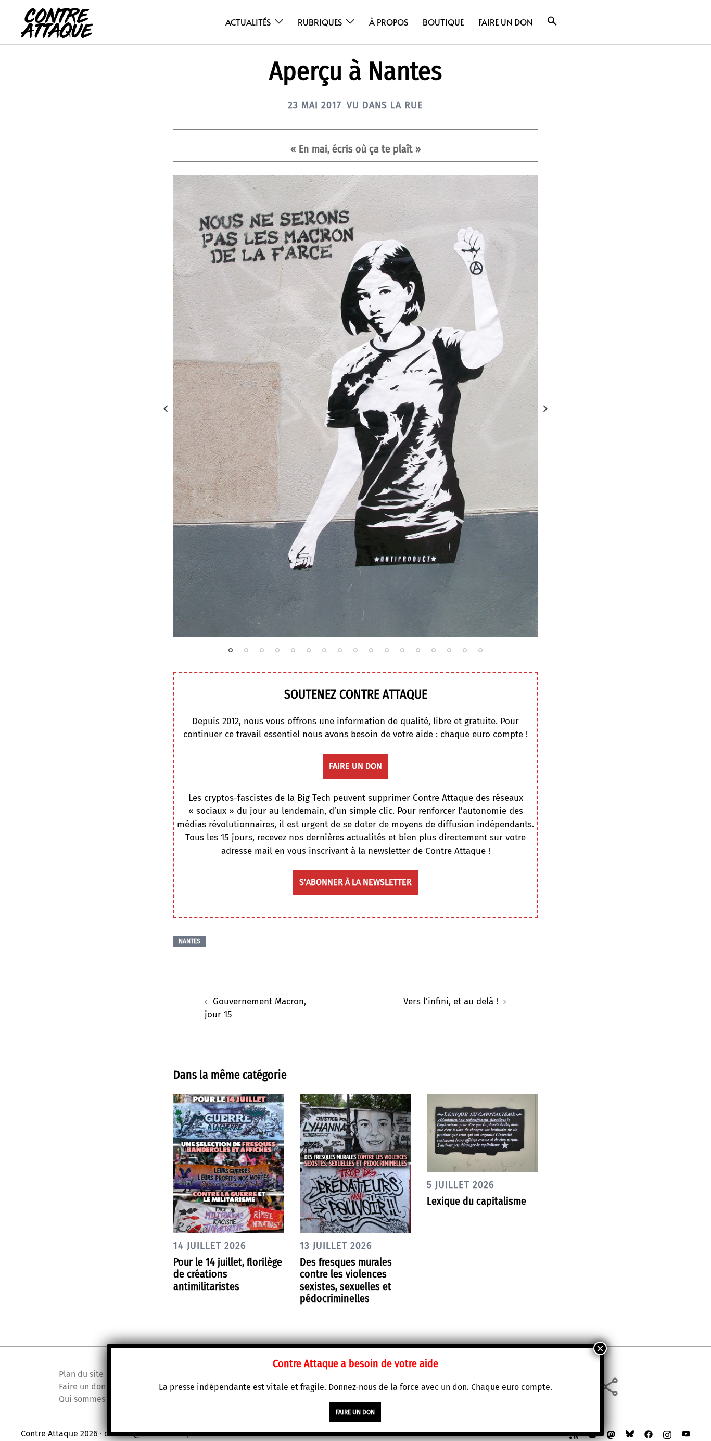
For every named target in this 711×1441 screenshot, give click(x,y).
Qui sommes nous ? (95, 1399)
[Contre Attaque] (57, 21)
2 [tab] (246, 650)
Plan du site (81, 1374)
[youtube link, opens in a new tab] (686, 1433)
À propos (388, 22)
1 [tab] (230, 650)
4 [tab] (277, 650)
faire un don (355, 766)
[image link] (355, 406)
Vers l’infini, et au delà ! (450, 1001)
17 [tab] (480, 650)
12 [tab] (402, 650)
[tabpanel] (355, 406)
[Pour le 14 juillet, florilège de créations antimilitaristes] (228, 1162)
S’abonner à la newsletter (355, 882)
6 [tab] (308, 650)
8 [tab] (340, 650)
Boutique (443, 22)
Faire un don (505, 22)
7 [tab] (324, 650)
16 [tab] (465, 650)
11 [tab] (387, 650)
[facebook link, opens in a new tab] (648, 1433)
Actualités (248, 22)
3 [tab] (262, 650)
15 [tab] (449, 650)
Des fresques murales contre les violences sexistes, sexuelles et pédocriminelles (346, 1280)
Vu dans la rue (385, 105)
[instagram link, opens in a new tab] (667, 1433)
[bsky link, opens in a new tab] (630, 1433)
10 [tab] (371, 650)
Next (545, 408)
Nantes (189, 941)
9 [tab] (355, 650)
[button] (552, 21)
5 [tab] (293, 650)
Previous (165, 408)
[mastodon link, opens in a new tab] (611, 1433)
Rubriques (320, 22)
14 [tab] (433, 650)
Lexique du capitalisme (476, 1201)
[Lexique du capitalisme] (482, 1132)
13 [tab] (418, 650)
